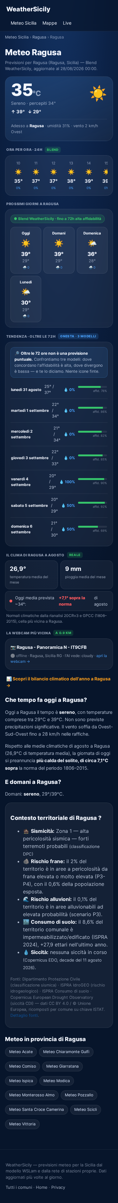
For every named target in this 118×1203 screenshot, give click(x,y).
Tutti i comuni (19, 1187)
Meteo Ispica (21, 1080)
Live (67, 23)
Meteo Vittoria (22, 1124)
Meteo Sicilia (24, 23)
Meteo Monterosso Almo (31, 1095)
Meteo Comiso (22, 1066)
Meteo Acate (21, 1051)
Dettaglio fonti (24, 1015)
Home (42, 1187)
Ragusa (39, 37)
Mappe (49, 23)
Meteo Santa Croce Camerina (36, 1109)
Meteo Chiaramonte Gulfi (66, 1051)
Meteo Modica (56, 1080)
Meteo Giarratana (62, 1066)
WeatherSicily (28, 9)
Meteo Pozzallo (79, 1095)
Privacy (58, 1187)
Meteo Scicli (85, 1109)
